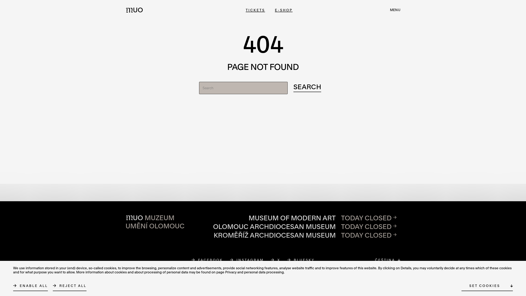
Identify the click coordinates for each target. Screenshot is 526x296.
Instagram (250, 260)
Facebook (210, 260)
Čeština (385, 260)
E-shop (284, 10)
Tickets (255, 10)
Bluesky (304, 260)
